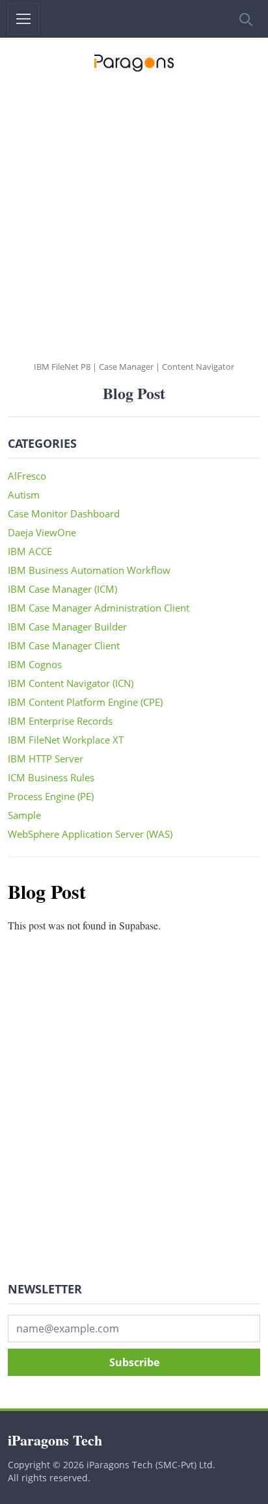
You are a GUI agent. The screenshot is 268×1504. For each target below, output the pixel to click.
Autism (24, 494)
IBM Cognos (35, 664)
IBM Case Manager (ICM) (62, 588)
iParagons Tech (55, 1440)
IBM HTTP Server (45, 758)
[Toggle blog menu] (23, 18)
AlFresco (27, 475)
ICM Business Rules (51, 777)
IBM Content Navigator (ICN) (70, 683)
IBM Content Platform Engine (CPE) (85, 701)
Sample (24, 815)
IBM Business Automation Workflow (89, 570)
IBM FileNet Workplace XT (66, 739)
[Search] (244, 19)
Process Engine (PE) (51, 796)
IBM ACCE (30, 551)
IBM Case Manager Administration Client (98, 607)
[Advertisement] (134, 220)
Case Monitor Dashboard (64, 513)
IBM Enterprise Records (60, 720)
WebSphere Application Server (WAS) (90, 833)
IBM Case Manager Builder (67, 626)
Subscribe (134, 1362)
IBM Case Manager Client (64, 645)
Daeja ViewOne (42, 532)
